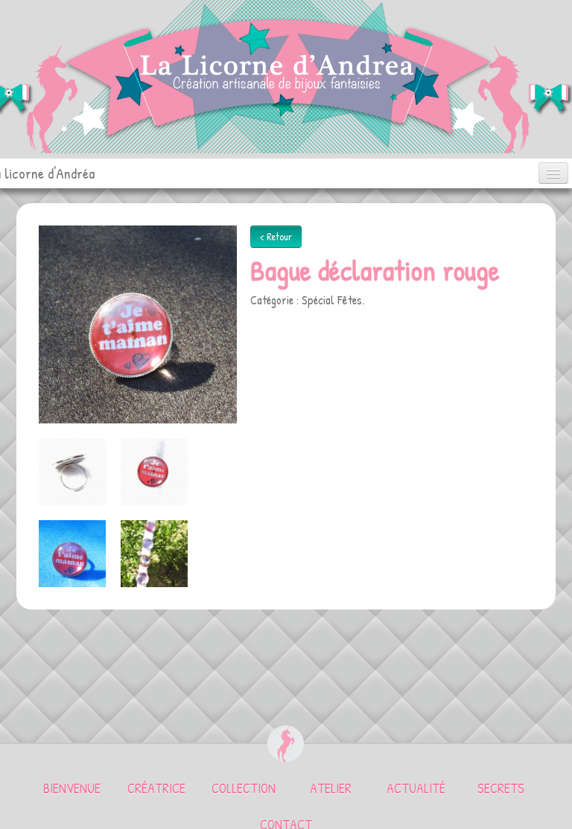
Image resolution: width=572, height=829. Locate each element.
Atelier (331, 788)
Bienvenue (72, 788)
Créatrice (156, 788)
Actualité (416, 788)
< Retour (276, 236)
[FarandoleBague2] (154, 553)
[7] (72, 471)
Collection (244, 788)
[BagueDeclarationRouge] (72, 553)
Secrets (500, 788)
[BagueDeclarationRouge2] (138, 323)
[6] (154, 471)
